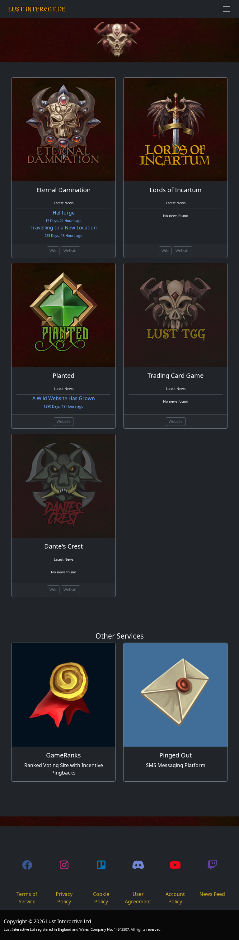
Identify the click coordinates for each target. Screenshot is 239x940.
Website (70, 250)
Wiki (53, 250)
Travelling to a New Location (63, 231)
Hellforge (63, 216)
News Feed (212, 894)
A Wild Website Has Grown (63, 402)
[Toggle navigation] (226, 9)
